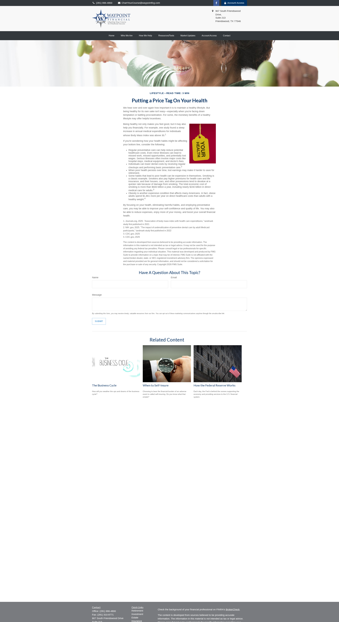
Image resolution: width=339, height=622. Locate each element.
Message (97, 295)
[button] (112, 36)
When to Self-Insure (156, 385)
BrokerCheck (233, 609)
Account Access (235, 3)
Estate (134, 617)
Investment (137, 614)
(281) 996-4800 (108, 611)
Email (174, 277)
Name (95, 277)
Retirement (137, 610)
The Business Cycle (104, 385)
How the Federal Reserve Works (214, 385)
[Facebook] (216, 3)
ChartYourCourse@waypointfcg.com (141, 3)
